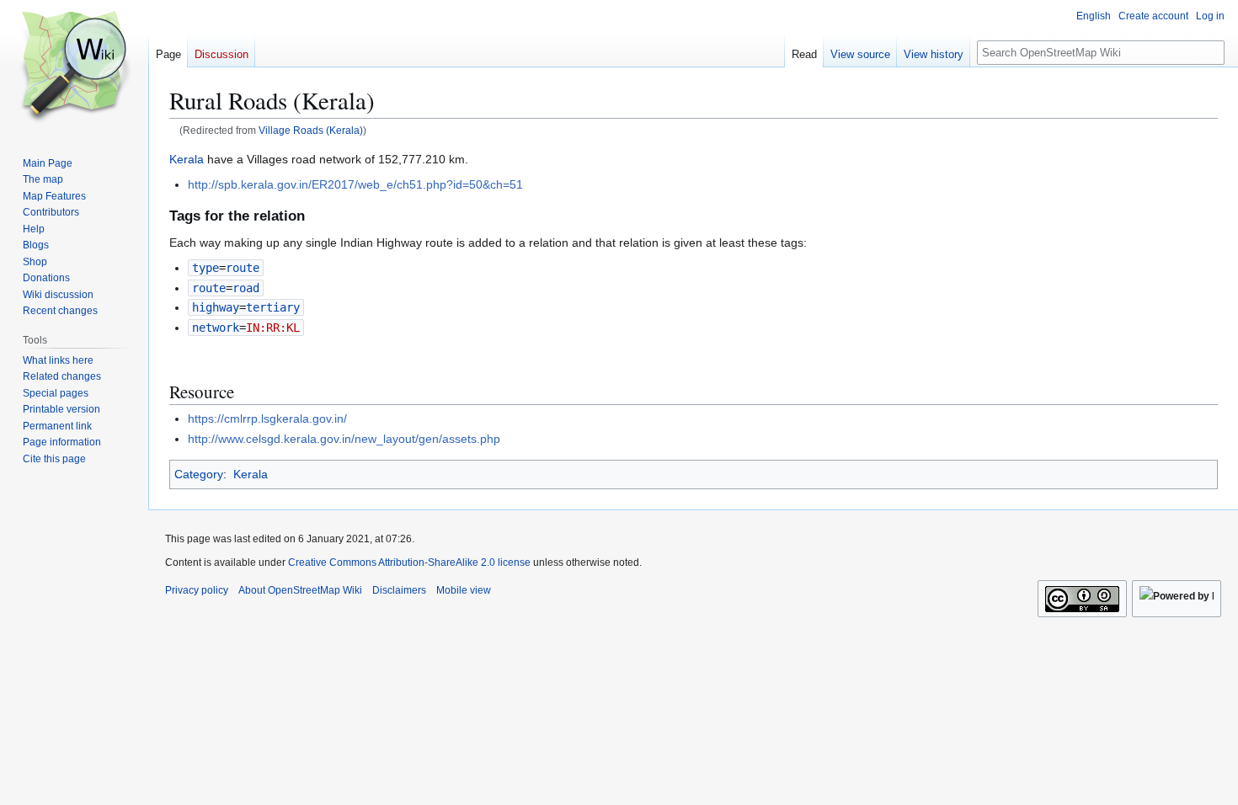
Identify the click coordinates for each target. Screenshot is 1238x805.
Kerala (186, 159)
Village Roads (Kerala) (311, 130)
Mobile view (463, 590)
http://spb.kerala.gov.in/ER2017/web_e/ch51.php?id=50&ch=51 (355, 184)
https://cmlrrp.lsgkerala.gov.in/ (267, 418)
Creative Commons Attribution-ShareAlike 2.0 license (409, 562)
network (215, 327)
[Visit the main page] (74, 67)
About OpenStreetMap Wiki (300, 590)
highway (215, 307)
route (209, 288)
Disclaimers (399, 590)
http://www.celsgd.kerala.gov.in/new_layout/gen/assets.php (344, 438)
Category (198, 474)
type (205, 268)
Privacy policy (196, 590)
